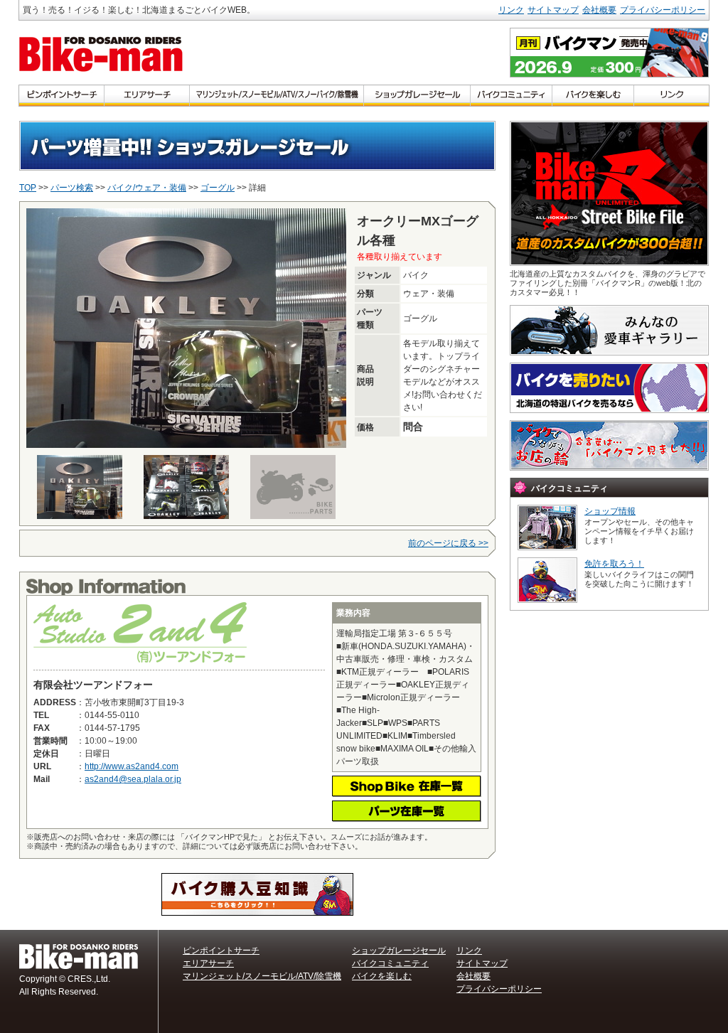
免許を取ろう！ (614, 564)
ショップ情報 (610, 511)
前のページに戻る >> (448, 543)
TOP (27, 188)
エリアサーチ (208, 963)
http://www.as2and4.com (131, 766)
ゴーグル (217, 188)
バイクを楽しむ (382, 976)
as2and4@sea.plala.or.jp (133, 779)
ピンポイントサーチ (221, 951)
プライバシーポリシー (662, 10)
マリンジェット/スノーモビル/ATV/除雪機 (262, 976)
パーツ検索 (71, 188)
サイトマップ (553, 10)
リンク (511, 10)
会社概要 (599, 10)
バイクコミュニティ (390, 963)
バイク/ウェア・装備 (146, 188)
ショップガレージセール (399, 951)
